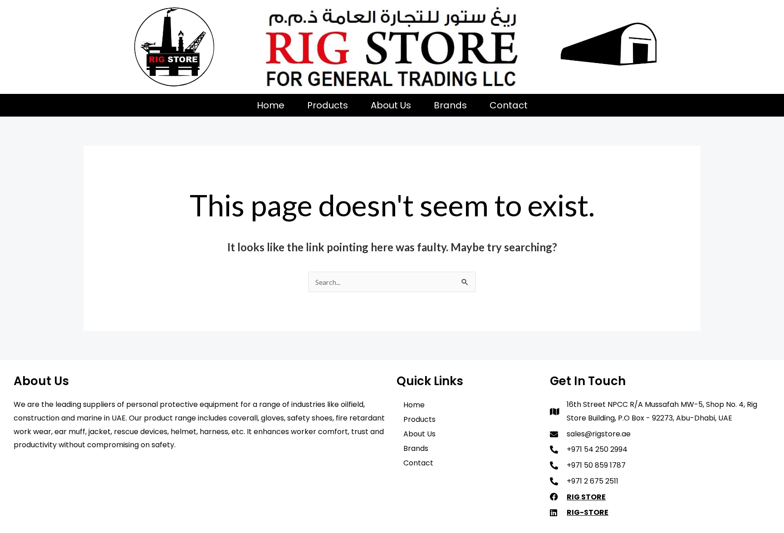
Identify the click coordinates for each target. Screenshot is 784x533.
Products (327, 105)
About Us (391, 105)
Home (270, 105)
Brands (450, 105)
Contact (509, 105)
